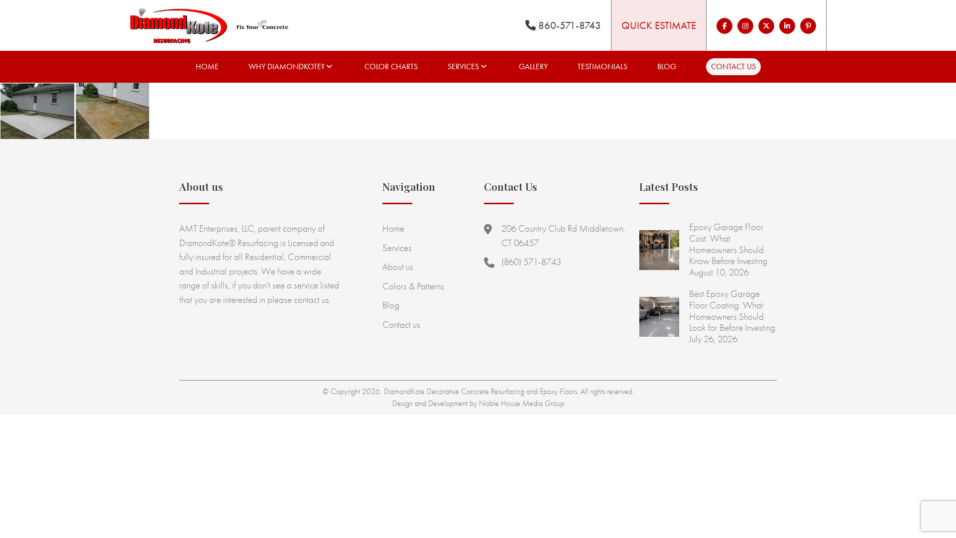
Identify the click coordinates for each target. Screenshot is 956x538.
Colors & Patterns (413, 286)
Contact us (733, 66)
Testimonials (602, 66)
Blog (666, 66)
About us (397, 267)
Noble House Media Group (521, 403)
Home (207, 66)
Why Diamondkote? (286, 66)
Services (463, 66)
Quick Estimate (658, 25)
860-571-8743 (568, 25)
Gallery (533, 66)
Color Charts (391, 66)
